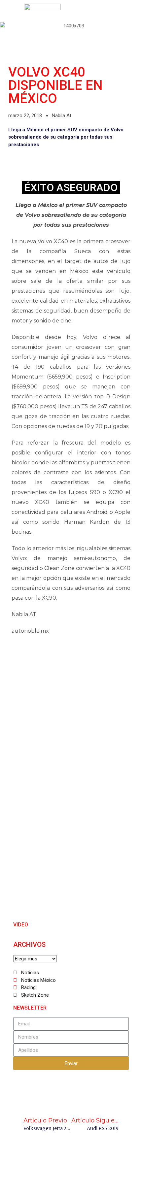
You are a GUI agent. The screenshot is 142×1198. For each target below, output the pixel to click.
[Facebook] (83, 11)
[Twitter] (98, 11)
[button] (11, 11)
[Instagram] (113, 11)
